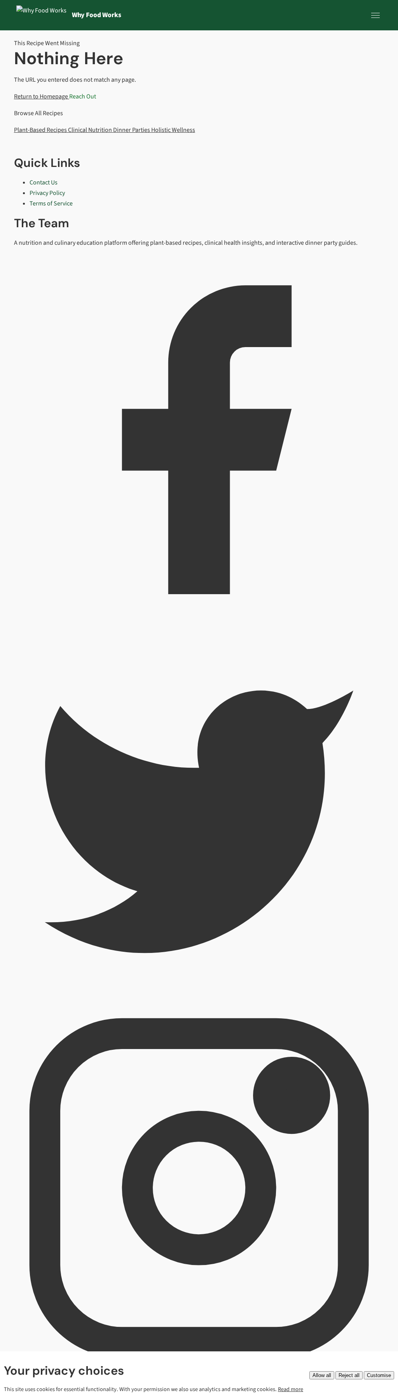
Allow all (321, 1375)
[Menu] (375, 15)
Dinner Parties (132, 130)
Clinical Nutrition (90, 130)
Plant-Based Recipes (41, 130)
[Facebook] (199, 623)
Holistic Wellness (173, 130)
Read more (290, 1389)
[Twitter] (199, 997)
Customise (379, 1375)
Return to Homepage (41, 96)
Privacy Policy (47, 193)
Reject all (349, 1375)
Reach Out (82, 96)
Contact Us (44, 182)
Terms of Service (51, 203)
